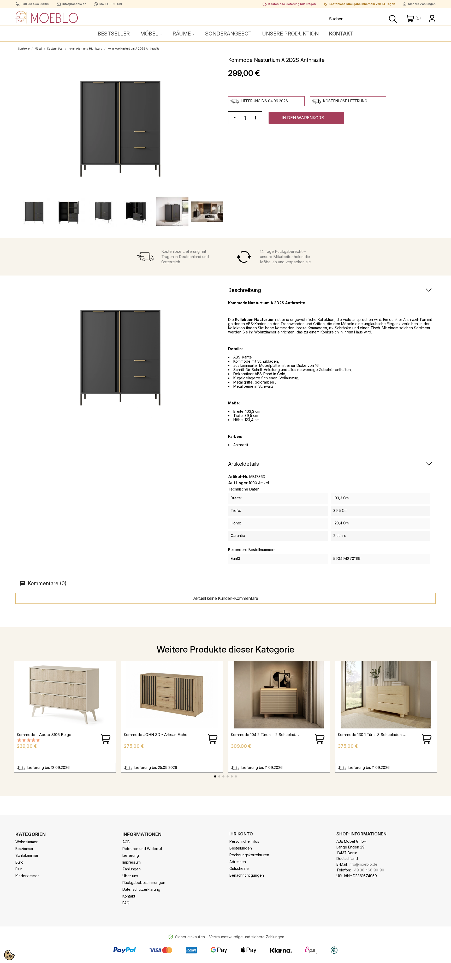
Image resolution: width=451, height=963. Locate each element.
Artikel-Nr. (238, 477)
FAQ (125, 903)
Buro (19, 862)
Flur (18, 869)
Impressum (131, 862)
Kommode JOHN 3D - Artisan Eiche (155, 734)
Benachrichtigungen (246, 875)
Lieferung (130, 855)
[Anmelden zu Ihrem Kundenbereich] (432, 18)
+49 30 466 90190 (35, 4)
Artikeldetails (243, 464)
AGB (126, 842)
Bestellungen (240, 848)
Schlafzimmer (26, 855)
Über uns (130, 876)
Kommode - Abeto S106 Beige (44, 734)
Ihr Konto (241, 833)
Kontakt (128, 896)
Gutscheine (239, 868)
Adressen (237, 861)
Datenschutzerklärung (141, 889)
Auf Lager (238, 483)
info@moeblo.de (74, 4)
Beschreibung (244, 290)
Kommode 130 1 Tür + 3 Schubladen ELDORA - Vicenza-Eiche (393, 734)
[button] (306, 118)
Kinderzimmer (27, 876)
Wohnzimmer (26, 842)
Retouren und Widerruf (142, 848)
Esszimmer (24, 848)
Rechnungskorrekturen (249, 855)
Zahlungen (131, 869)
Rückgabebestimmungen (143, 882)
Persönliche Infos (244, 841)
